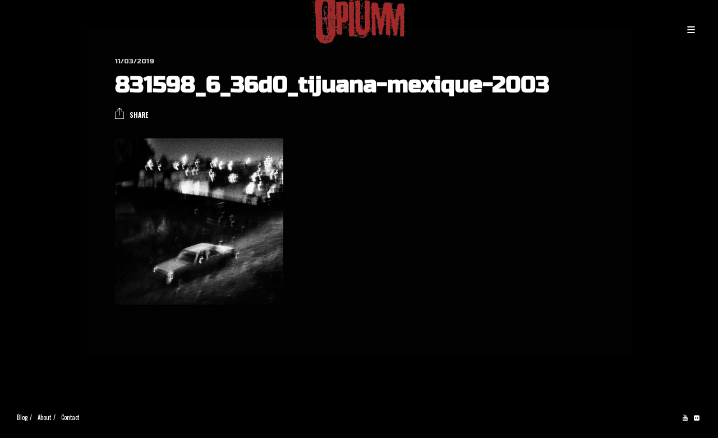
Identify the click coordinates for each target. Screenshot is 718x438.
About (44, 417)
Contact (70, 417)
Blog (22, 417)
